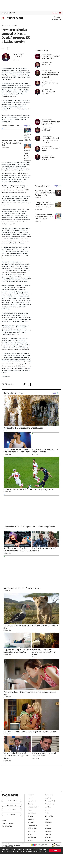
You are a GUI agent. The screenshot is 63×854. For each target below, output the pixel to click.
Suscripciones (49, 840)
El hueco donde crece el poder (51, 84)
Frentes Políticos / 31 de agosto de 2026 (51, 57)
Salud (46, 813)
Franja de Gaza (32, 828)
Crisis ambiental (32, 825)
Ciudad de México (33, 807)
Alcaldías (47, 807)
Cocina (47, 810)
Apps (46, 825)
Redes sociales (49, 804)
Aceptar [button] (55, 850)
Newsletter (11, 805)
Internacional (32, 801)
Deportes (30, 810)
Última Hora (57, 17)
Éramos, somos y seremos (48, 92)
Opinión (10, 384)
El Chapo (30, 834)
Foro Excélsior (32, 822)
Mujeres (30, 840)
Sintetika (30, 816)
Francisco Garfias (18, 55)
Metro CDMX (32, 831)
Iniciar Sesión (11, 800)
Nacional (30, 798)
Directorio (4, 820)
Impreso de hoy (56, 19)
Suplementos (49, 795)
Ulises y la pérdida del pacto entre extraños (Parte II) (50, 75)
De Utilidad (48, 822)
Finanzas (30, 804)
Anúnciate (54, 13)
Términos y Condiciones (8, 823)
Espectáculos (32, 813)
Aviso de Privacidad (7, 826)
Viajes (47, 819)
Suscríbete (11, 814)
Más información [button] (41, 851)
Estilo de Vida (49, 816)
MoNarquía (46, 65)
